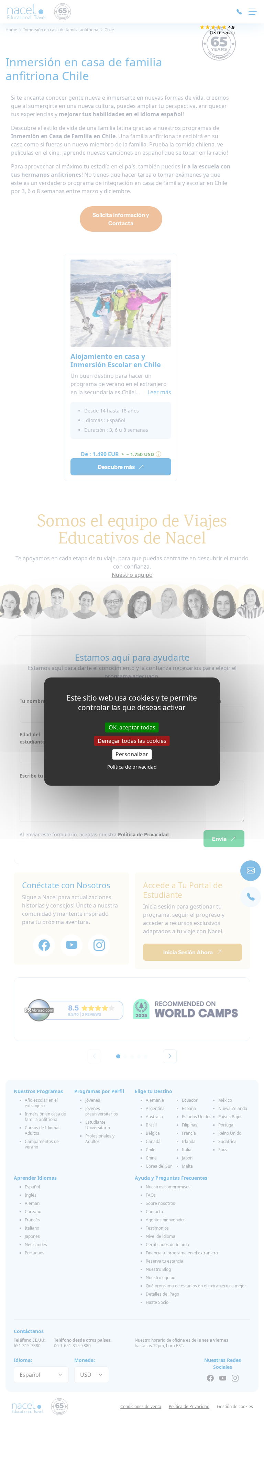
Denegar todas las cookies (132, 741)
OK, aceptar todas (132, 727)
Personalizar (132, 754)
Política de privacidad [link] (132, 766)
